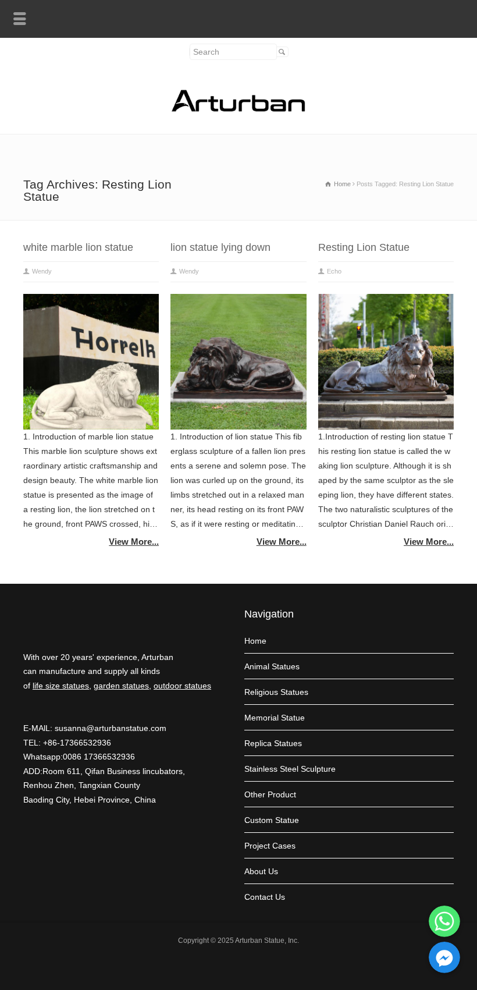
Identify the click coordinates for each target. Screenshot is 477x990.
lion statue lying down (220, 247)
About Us (261, 871)
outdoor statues (182, 685)
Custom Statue (271, 820)
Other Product (270, 794)
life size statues (61, 685)
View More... (134, 542)
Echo (334, 271)
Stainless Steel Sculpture (290, 768)
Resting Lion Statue (364, 247)
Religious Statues (276, 692)
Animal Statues (272, 666)
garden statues (121, 685)
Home (255, 640)
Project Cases (270, 845)
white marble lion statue (78, 247)
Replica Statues (273, 743)
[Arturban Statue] (238, 108)
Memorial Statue (274, 717)
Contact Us (264, 897)
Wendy (42, 271)
